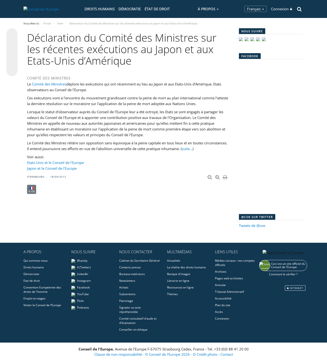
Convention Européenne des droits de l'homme (42, 289)
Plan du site (222, 305)
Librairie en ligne (178, 281)
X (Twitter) (83, 267)
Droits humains (100, 8)
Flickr (80, 301)
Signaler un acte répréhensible (130, 309)
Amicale (220, 285)
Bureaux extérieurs (132, 274)
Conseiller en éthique (133, 329)
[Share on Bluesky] (12, 34)
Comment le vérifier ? (283, 274)
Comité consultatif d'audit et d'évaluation (138, 320)
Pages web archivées (229, 278)
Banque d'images (178, 274)
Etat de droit (31, 281)
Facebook (83, 287)
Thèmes (172, 294)
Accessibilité (223, 298)
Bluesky (81, 261)
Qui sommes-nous (35, 261)
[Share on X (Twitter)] (12, 43)
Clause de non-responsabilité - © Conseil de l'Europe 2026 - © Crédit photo (156, 354)
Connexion (280, 8)
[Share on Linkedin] (12, 61)
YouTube (82, 294)
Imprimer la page (225, 176)
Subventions (127, 294)
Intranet (296, 288)
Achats (123, 287)
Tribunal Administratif (229, 292)
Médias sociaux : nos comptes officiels (235, 263)
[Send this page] (12, 70)
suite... (187, 148)
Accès (219, 312)
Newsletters (127, 281)
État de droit (157, 8)
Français (254, 8)
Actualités (173, 261)
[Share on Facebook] (12, 52)
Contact (226, 354)
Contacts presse (130, 267)
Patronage (126, 301)
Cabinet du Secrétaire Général (139, 261)
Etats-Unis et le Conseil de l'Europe (55, 162)
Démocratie (129, 8)
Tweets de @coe (252, 225)
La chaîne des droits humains (186, 267)
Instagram (83, 281)
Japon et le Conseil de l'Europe (52, 168)
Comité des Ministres (49, 84)
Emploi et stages (34, 298)
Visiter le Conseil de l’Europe (42, 305)
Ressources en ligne (180, 287)
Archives (220, 272)
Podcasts (82, 307)
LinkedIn (82, 274)
